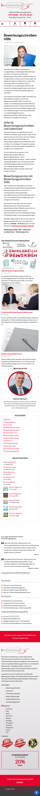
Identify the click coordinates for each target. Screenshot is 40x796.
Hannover (9, 716)
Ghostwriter (7, 441)
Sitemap (25, 791)
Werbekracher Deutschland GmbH (25, 789)
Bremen (8, 718)
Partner (21, 793)
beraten (20, 782)
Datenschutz (32, 791)
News (6, 791)
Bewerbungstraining (10, 435)
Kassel (8, 730)
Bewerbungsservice (10, 433)
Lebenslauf (9, 691)
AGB (19, 791)
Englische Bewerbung (11, 438)
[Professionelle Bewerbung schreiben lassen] (20, 297)
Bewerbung (7, 425)
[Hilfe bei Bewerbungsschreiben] (20, 255)
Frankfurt (9, 725)
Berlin (8, 713)
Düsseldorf (9, 723)
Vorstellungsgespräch (11, 451)
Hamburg (9, 709)
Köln (7, 711)
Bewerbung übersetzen (11, 427)
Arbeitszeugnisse (9, 422)
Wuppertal (9, 727)
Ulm (7, 732)
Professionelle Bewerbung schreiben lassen (17, 312)
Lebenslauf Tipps (9, 446)
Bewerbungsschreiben (11, 430)
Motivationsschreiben (11, 449)
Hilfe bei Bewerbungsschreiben (12, 271)
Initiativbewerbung (10, 443)
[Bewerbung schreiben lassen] (20, 338)
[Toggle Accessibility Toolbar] (36, 792)
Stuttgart (9, 720)
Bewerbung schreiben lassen (11, 354)
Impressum (13, 791)
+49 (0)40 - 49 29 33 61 (20, 14)
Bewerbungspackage (12, 696)
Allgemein (7, 419)
